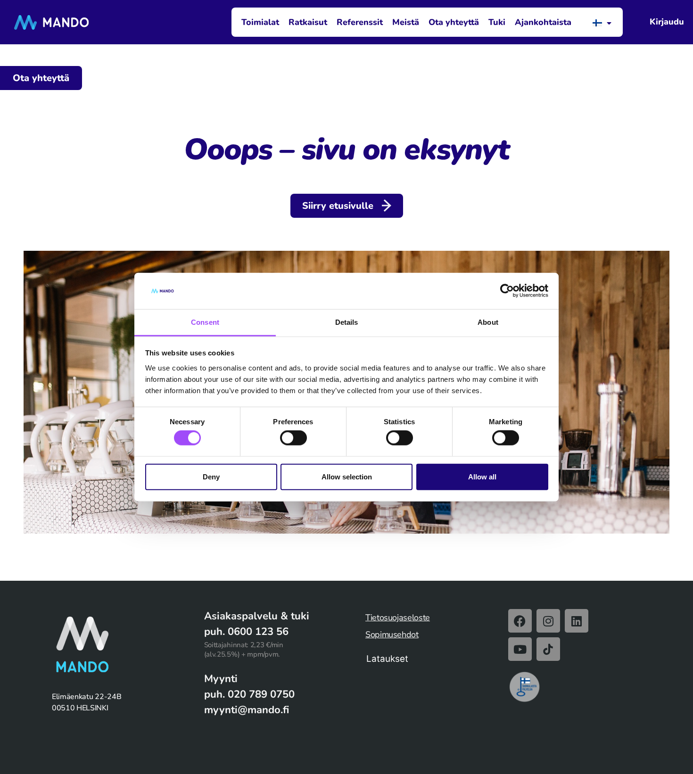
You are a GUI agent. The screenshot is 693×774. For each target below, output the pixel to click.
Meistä (405, 22)
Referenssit (360, 22)
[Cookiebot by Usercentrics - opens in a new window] (507, 291)
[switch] (293, 437)
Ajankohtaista (543, 22)
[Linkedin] (576, 621)
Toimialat (260, 22)
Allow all (482, 476)
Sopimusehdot (392, 634)
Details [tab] (346, 322)
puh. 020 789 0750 (249, 694)
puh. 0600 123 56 (246, 632)
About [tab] (488, 322)
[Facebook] (520, 621)
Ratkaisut (308, 22)
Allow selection (347, 476)
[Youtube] (520, 649)
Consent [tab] (205, 322)
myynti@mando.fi (246, 710)
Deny (211, 476)
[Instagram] (548, 621)
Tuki (496, 22)
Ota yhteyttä (454, 22)
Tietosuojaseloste (397, 617)
